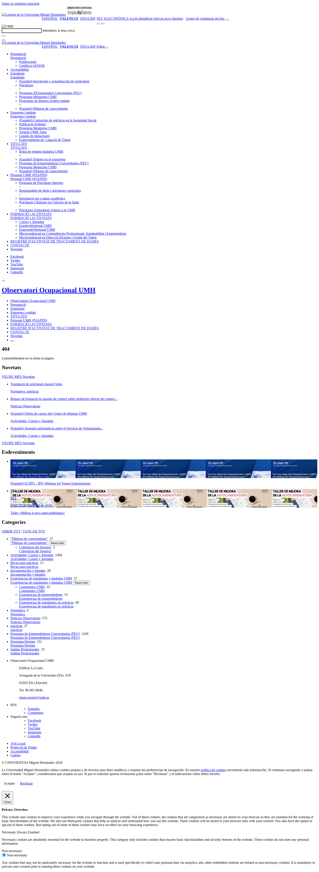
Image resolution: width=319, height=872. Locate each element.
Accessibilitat (19, 69)
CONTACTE (19, 245)
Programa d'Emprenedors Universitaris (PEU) (50, 93)
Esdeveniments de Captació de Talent (44, 140)
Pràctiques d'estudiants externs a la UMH (47, 210)
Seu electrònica (113, 18)
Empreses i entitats (23, 112)
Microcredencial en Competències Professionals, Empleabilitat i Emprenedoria (72, 233)
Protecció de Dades (23, 747)
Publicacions (27, 62)
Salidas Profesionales (24, 649)
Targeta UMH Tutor (33, 132)
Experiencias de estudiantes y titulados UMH (41, 578)
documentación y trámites (27, 570)
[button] (18, 58)
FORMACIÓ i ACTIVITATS (31, 214)
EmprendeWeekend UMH (37, 229)
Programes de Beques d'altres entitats (44, 101)
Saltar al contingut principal (20, 3)
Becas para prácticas (24, 563)
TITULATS (18, 144)
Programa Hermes (22, 641)
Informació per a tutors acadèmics (42, 198)
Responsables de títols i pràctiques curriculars (50, 190)
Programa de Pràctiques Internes (41, 183)
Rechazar (26, 783)
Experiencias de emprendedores (40, 595)
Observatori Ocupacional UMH (48, 290)
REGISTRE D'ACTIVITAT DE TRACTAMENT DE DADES (54, 241)
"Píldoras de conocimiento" (29, 539)
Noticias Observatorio (25, 618)
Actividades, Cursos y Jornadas (31, 555)
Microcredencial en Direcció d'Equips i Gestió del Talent (58, 237)
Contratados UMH (32, 587)
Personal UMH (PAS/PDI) (28, 175)
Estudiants (17, 73)
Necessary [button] (9, 832)
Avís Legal (17, 743)
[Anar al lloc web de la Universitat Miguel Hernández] (34, 14)
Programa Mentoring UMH (38, 97)
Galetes (15, 755)
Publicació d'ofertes (32, 124)
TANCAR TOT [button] (34, 531)
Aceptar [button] (9, 783)
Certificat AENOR (32, 65)
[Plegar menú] (106, 47)
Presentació (18, 54)
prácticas (16, 626)
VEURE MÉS (18, 377)
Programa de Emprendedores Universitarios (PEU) (54, 163)
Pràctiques (26, 85)
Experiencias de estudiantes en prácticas (46, 602)
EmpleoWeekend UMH (35, 226)
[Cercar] (3, 36)
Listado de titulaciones (34, 136)
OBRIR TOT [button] (11, 531)
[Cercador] (227, 19)
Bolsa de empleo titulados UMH (41, 151)
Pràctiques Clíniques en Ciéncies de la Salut (49, 202)
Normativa (17, 610)
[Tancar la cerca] (3, 40)
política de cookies (213, 770)
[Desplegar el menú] (102, 23)
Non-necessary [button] (12, 851)
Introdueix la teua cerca (59, 30)
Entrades (34, 709)
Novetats (16, 249)
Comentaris (35, 713)
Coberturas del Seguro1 (35, 547)
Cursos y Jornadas (31, 222)
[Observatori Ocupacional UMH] (80, 14)
